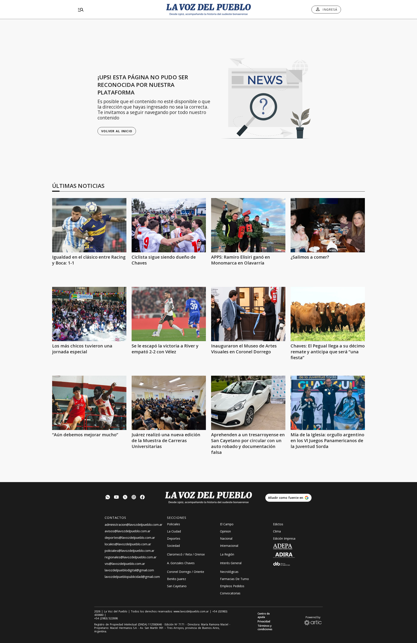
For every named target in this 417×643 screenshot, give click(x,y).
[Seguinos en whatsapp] (107, 498)
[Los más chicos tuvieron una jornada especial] (89, 314)
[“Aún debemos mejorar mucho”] (89, 403)
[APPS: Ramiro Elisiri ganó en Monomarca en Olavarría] (248, 225)
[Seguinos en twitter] (125, 498)
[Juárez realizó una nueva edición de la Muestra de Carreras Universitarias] (169, 403)
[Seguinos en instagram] (133, 498)
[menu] (118, 9)
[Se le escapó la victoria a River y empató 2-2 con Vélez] (169, 314)
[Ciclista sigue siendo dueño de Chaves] (169, 225)
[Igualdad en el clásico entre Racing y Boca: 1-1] (89, 225)
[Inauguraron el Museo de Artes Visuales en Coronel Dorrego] (248, 314)
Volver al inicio (116, 131)
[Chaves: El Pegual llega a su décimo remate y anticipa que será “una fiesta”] (328, 314)
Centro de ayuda (264, 615)
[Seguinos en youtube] (116, 498)
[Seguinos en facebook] (142, 498)
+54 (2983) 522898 (106, 618)
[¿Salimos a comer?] (328, 225)
